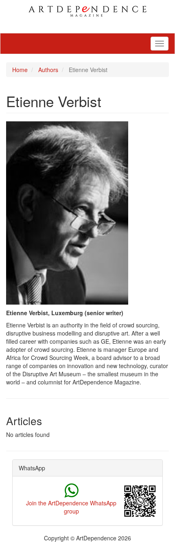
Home (20, 70)
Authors (48, 70)
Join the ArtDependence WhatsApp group (71, 507)
